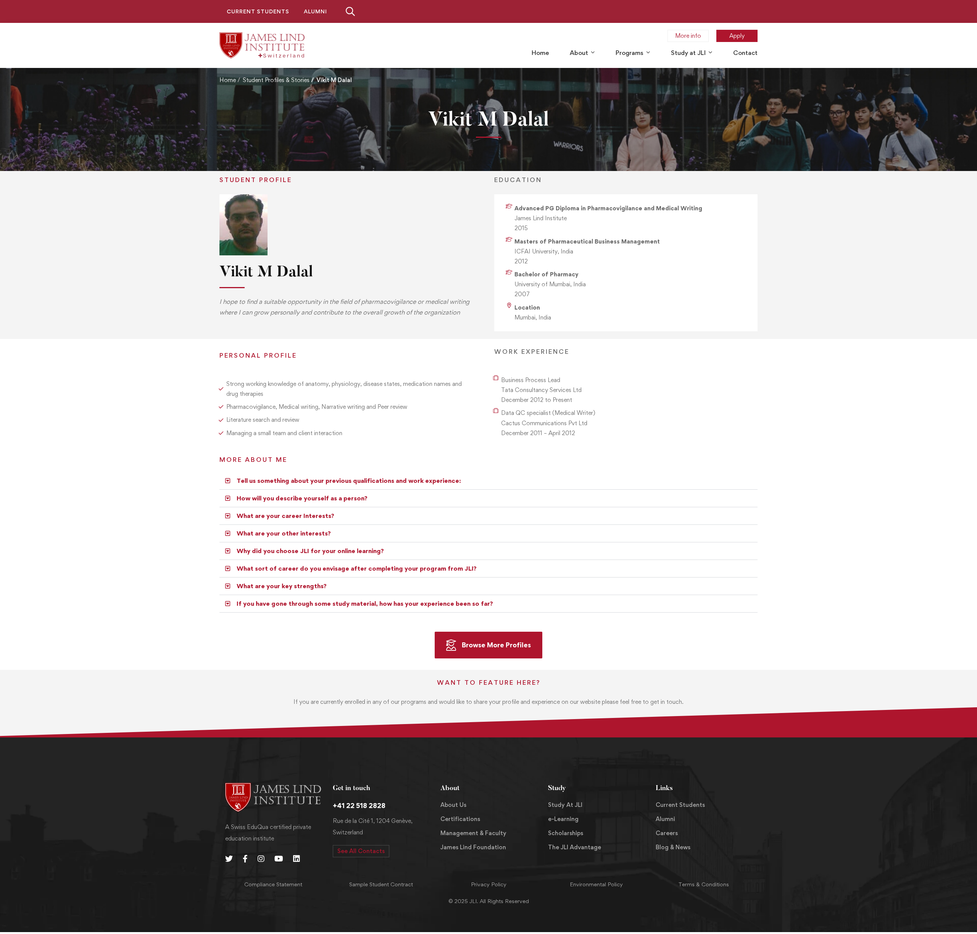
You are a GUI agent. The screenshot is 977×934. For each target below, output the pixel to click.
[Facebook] (245, 859)
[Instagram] (261, 859)
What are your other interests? (284, 533)
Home (227, 80)
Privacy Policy (488, 884)
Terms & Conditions (704, 884)
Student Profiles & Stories (276, 80)
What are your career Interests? (285, 515)
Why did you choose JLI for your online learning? (310, 551)
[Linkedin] (296, 859)
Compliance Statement (273, 884)
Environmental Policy (596, 884)
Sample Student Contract (381, 884)
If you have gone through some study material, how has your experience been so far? (365, 603)
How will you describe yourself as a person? (302, 498)
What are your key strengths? (282, 586)
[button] (488, 481)
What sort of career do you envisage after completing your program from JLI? (357, 568)
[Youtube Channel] (278, 859)
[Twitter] (229, 859)
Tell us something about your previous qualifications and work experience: (349, 480)
